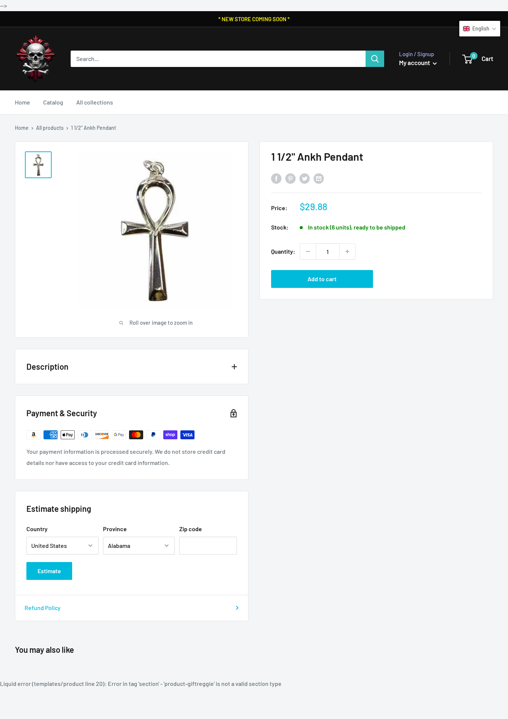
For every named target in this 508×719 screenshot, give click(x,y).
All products (50, 128)
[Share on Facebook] (276, 178)
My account (415, 62)
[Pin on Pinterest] (290, 178)
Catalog (53, 102)
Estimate (49, 570)
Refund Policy (43, 607)
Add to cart (322, 278)
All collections (94, 102)
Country (37, 528)
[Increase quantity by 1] (347, 251)
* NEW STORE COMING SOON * (254, 19)
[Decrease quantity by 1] (308, 251)
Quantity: (283, 251)
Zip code (190, 528)
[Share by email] (319, 178)
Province (115, 528)
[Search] (375, 59)
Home (22, 102)
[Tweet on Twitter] (304, 178)
